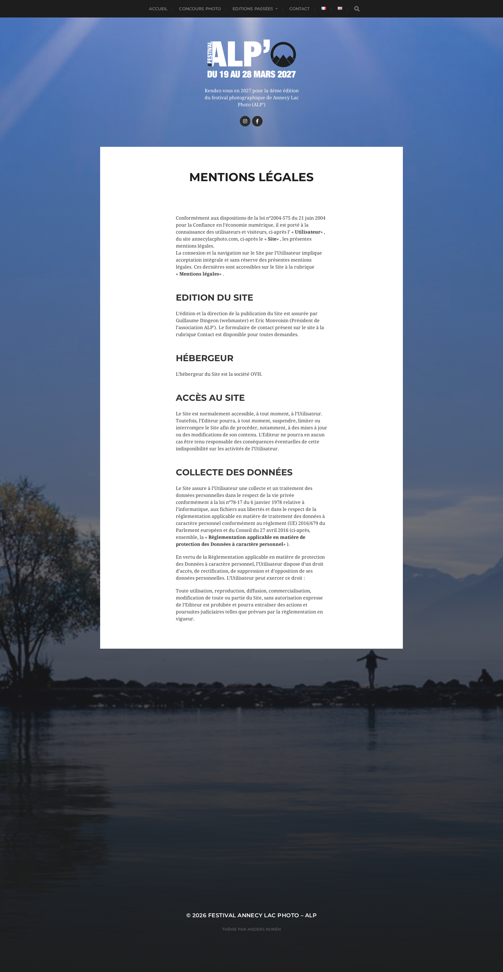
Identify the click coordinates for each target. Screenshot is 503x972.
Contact (299, 8)
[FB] (257, 121)
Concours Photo (200, 8)
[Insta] (245, 121)
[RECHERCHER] (357, 9)
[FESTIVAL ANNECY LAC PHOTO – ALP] (251, 59)
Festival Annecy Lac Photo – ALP (262, 915)
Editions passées (253, 8)
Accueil (158, 8)
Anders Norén (264, 929)
